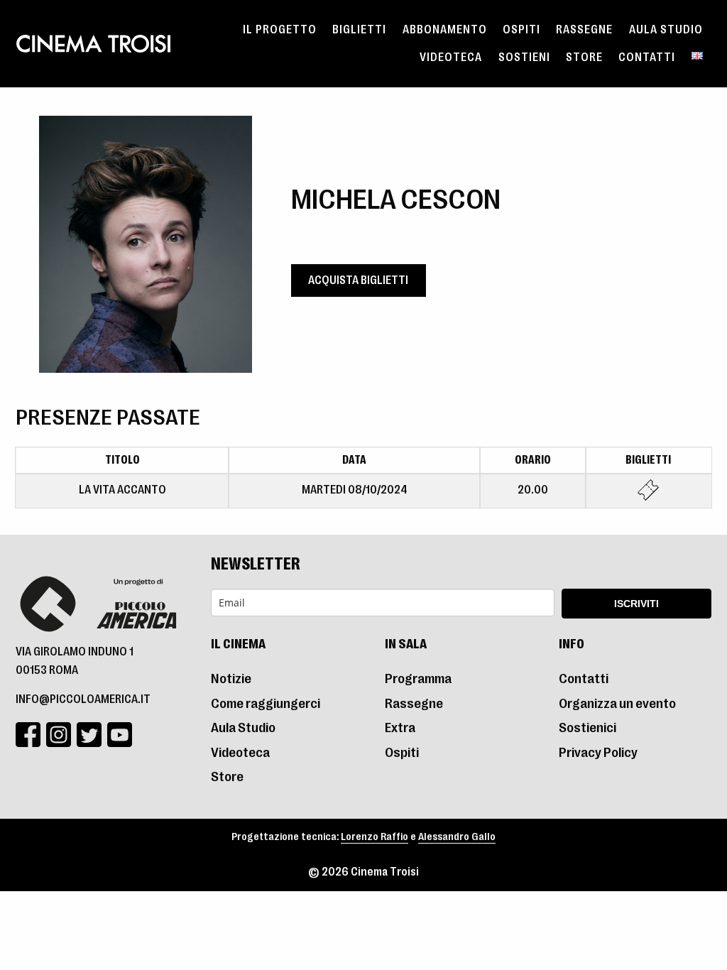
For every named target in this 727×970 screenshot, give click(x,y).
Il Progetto (280, 29)
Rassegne (584, 29)
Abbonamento (445, 29)
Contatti (646, 57)
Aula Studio (666, 29)
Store (584, 57)
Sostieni (524, 57)
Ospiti (521, 29)
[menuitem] (279, 29)
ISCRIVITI (636, 603)
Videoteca (451, 57)
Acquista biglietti (358, 280)
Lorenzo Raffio (374, 837)
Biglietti (359, 29)
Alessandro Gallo (457, 837)
